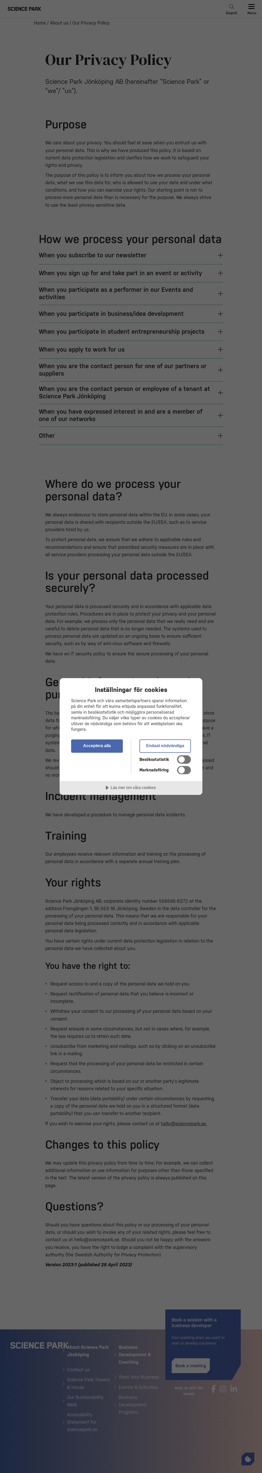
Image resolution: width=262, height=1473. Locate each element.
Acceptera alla (97, 745)
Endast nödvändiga (165, 745)
